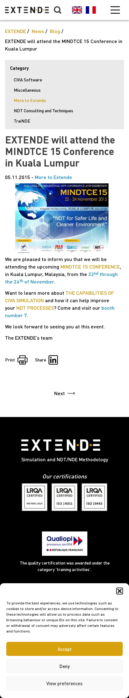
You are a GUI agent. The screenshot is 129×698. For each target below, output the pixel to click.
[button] (119, 591)
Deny (64, 666)
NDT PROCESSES (35, 308)
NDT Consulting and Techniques (43, 110)
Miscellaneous (27, 90)
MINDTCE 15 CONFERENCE (90, 266)
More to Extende (30, 100)
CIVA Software (28, 79)
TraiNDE (22, 121)
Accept (65, 649)
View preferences (64, 683)
